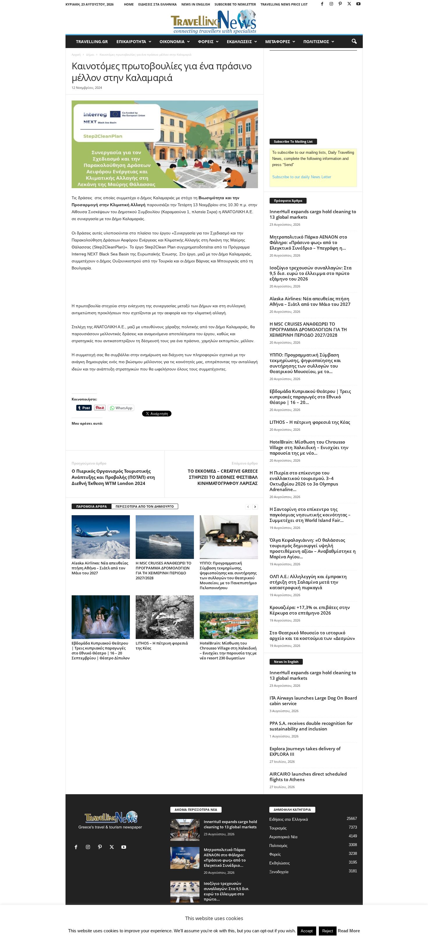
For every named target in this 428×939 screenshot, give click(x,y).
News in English (195, 4)
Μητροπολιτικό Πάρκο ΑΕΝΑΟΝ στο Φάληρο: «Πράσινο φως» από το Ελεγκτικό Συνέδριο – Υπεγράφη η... (308, 242)
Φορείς (275, 854)
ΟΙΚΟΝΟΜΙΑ (172, 41)
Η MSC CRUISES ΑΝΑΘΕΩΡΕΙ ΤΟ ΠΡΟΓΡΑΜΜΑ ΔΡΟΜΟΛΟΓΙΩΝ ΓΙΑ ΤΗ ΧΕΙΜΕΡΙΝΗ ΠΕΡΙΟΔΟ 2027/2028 (163, 570)
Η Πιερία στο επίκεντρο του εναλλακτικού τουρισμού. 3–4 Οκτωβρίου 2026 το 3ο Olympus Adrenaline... (304, 481)
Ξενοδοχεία (279, 872)
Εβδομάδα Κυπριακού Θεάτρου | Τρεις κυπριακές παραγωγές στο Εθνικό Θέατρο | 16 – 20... (310, 396)
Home (129, 4)
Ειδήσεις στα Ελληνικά (157, 4)
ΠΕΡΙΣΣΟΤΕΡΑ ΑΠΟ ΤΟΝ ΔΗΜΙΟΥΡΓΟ (145, 506)
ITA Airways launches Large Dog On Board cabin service (313, 700)
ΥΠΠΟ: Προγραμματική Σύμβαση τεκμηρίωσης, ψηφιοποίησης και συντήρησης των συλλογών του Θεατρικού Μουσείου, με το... (305, 363)
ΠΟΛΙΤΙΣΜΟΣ (316, 41)
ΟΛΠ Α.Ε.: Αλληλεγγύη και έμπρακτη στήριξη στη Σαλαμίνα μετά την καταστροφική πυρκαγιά (308, 581)
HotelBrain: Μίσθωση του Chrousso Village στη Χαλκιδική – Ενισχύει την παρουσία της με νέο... (309, 447)
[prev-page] (248, 507)
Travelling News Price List (284, 4)
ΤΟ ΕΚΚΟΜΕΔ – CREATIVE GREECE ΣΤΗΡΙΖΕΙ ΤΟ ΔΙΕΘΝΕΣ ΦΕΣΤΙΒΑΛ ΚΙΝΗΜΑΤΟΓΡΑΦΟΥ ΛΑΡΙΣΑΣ (223, 477)
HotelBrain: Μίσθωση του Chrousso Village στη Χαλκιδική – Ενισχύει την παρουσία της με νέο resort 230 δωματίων (228, 650)
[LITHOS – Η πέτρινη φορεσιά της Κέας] (165, 617)
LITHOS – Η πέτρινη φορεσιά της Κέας (162, 645)
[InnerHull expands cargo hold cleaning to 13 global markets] (184, 830)
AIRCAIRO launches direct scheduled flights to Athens (308, 776)
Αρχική (76, 54)
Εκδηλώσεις (279, 863)
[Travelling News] (214, 21)
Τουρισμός (277, 828)
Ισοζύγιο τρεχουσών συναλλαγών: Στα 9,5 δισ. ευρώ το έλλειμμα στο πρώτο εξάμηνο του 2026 (310, 273)
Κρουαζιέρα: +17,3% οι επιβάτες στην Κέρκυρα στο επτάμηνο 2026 (310, 610)
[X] (349, 4)
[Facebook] (322, 4)
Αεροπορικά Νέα (283, 837)
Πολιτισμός (278, 845)
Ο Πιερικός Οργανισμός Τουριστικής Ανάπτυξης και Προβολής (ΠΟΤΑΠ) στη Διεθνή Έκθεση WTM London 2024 (113, 477)
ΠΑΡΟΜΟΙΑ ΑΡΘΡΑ (91, 506)
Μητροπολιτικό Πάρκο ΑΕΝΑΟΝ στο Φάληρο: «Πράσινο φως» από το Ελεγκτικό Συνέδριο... (225, 857)
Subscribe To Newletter (235, 4)
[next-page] (255, 507)
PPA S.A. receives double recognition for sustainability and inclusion (311, 726)
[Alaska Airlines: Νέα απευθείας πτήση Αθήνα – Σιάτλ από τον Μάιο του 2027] (101, 537)
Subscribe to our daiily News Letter (301, 177)
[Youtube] (358, 4)
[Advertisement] (165, 287)
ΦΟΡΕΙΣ (205, 41)
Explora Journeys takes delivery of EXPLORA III (305, 751)
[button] (354, 41)
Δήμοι (90, 54)
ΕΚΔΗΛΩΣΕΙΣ (239, 41)
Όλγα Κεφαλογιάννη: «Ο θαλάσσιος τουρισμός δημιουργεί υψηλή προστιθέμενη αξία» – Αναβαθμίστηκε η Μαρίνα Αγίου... (313, 548)
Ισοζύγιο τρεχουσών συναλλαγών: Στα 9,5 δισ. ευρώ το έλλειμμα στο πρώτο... (226, 891)
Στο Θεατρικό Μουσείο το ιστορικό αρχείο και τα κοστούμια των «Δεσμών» (312, 635)
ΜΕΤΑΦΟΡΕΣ (277, 41)
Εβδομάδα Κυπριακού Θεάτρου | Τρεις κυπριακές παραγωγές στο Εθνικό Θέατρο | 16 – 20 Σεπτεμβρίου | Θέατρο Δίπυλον (101, 650)
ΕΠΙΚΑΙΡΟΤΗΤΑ (131, 41)
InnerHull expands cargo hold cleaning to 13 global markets (313, 214)
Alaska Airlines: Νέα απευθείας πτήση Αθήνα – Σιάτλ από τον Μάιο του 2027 (100, 568)
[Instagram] (331, 4)
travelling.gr (92, 41)
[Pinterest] (340, 4)
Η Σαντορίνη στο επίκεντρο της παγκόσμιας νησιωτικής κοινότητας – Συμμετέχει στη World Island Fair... (310, 514)
